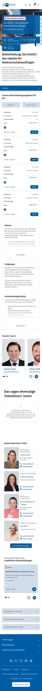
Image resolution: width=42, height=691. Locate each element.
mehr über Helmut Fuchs (11, 372)
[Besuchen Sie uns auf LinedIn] (11, 660)
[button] (4, 376)
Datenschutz (6, 669)
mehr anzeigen (19, 255)
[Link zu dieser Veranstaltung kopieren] (5, 127)
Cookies (16, 669)
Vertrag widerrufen (21, 684)
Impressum (25, 669)
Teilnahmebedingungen (10, 674)
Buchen (34, 132)
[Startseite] (8, 5)
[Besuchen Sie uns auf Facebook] (21, 660)
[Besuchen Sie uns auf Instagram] (16, 660)
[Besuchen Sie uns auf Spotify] (31, 660)
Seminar (9, 567)
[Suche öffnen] (25, 4)
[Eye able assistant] (29, 4)
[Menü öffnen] (38, 4)
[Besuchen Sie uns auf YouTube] (26, 660)
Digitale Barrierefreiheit (29, 674)
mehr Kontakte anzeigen (21, 546)
